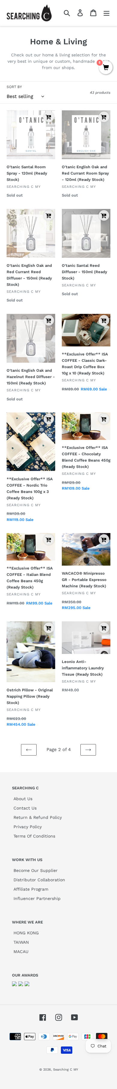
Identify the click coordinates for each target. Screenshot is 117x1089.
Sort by (14, 87)
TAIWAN (21, 942)
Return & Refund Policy (38, 817)
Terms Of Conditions (34, 836)
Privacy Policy (28, 826)
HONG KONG (26, 932)
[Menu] (106, 12)
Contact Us (25, 808)
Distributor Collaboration (39, 879)
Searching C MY (65, 1070)
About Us (23, 798)
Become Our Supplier (36, 870)
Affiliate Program (31, 889)
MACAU (21, 951)
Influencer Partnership (37, 898)
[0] (105, 67)
